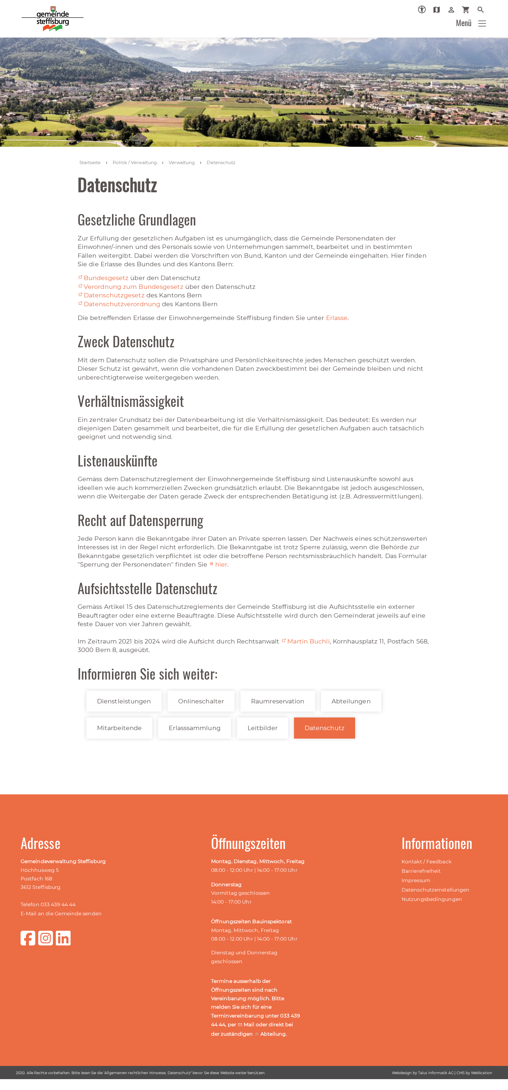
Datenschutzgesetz (114, 295)
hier (221, 564)
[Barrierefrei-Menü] (422, 9)
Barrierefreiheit (421, 871)
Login (453, 10)
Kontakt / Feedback (427, 862)
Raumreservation (278, 701)
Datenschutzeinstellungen (435, 890)
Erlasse (337, 317)
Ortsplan (438, 10)
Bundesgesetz (106, 278)
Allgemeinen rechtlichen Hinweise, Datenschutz (147, 1073)
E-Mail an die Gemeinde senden (61, 914)
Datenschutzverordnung (122, 304)
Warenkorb (468, 10)
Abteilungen (351, 701)
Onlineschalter (201, 701)
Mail (250, 1024)
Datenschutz (325, 728)
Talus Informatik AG (436, 1073)
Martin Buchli (308, 641)
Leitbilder (263, 728)
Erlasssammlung (194, 728)
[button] (482, 23)
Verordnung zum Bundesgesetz (133, 286)
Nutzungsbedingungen (432, 899)
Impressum (416, 880)
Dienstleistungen (124, 701)
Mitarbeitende (119, 728)
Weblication (481, 1073)
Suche (483, 10)
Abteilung (273, 1034)
